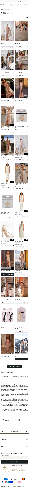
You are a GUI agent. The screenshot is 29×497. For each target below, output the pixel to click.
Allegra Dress (18, 212)
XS (13, 47)
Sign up (14, 461)
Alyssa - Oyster (4, 71)
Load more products (14, 366)
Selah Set (3, 355)
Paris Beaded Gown (19, 355)
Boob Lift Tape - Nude (5, 326)
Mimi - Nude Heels (5, 241)
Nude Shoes (5, 376)
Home (2, 9)
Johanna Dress (4, 183)
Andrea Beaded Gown (19, 298)
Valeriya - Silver (4, 298)
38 (7, 245)
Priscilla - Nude (4, 155)
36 (2, 245)
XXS (17, 46)
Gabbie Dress (17, 71)
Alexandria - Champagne (6, 270)
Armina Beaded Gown (19, 42)
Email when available (7, 274)
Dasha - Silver (18, 270)
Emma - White (18, 155)
